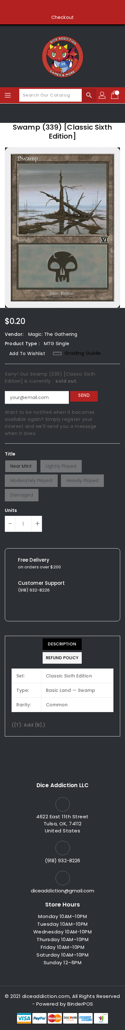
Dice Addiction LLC (62, 785)
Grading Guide (82, 353)
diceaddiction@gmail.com (62, 890)
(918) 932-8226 (62, 860)
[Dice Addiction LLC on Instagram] (62, 7)
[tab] (62, 644)
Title (10, 454)
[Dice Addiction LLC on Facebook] (38, 7)
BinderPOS (80, 1003)
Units (11, 510)
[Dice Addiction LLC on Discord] (87, 7)
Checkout (62, 17)
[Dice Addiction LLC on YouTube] (74, 7)
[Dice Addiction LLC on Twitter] (50, 7)
